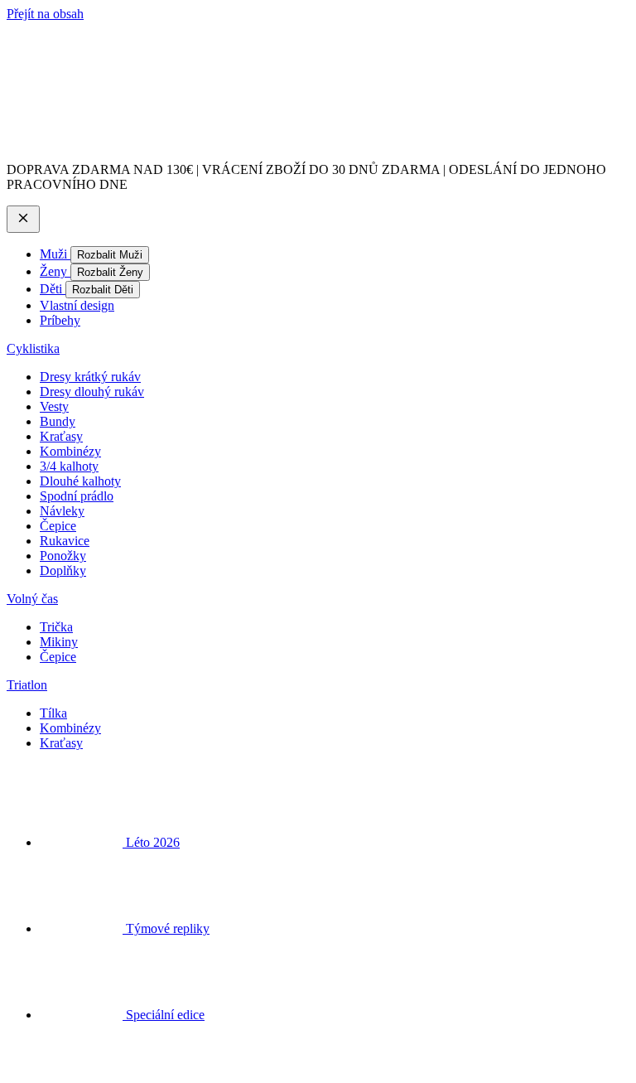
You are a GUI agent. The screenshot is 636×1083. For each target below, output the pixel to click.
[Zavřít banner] (23, 219)
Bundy (57, 421)
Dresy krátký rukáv (90, 377)
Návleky (62, 511)
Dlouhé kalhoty (80, 481)
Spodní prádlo (76, 496)
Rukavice (64, 541)
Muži (55, 254)
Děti (52, 289)
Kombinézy (70, 451)
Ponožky (63, 556)
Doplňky (63, 570)
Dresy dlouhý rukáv (92, 391)
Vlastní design (77, 305)
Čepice (58, 526)
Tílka (53, 713)
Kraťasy (61, 436)
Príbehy (60, 320)
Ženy (55, 271)
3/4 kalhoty (69, 466)
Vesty (54, 406)
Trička (56, 627)
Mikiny (59, 642)
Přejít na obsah (45, 14)
